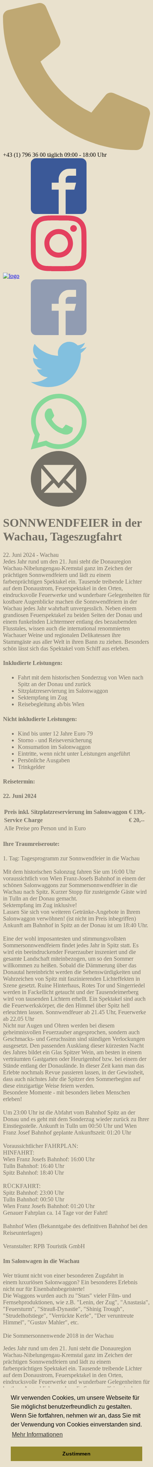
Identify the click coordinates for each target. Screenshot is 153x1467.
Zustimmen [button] (76, 1454)
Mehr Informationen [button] (37, 1434)
